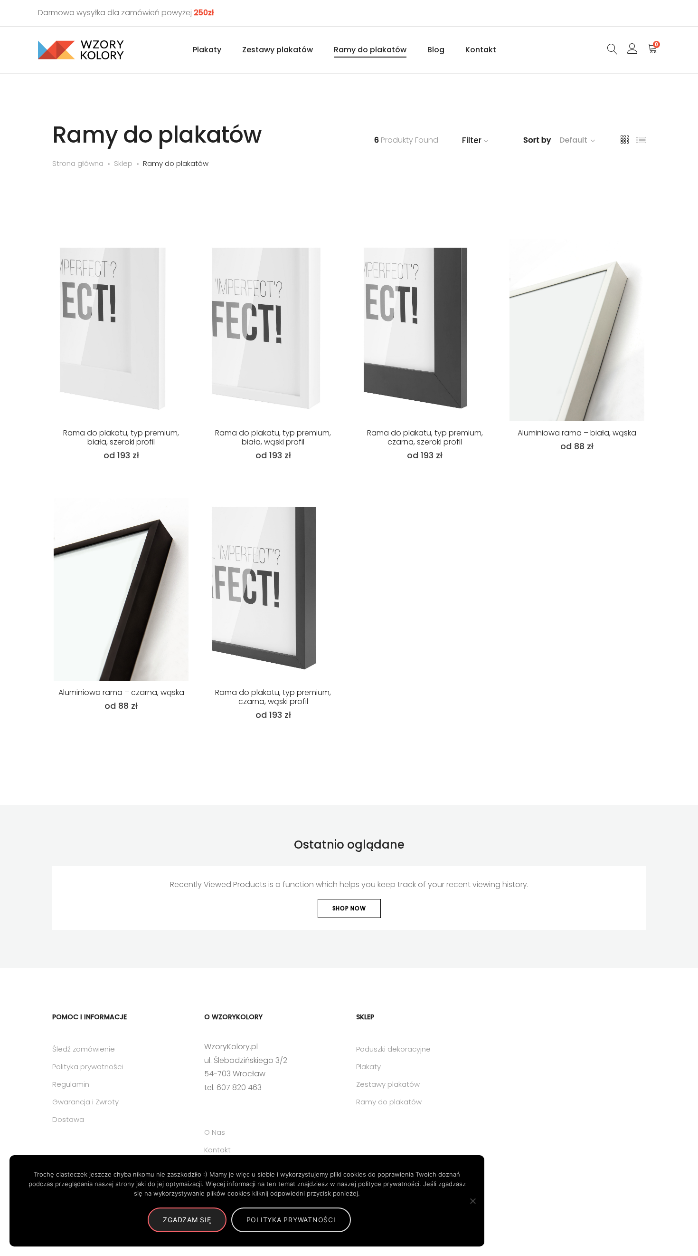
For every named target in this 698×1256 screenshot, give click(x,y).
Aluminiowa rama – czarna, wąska (121, 692)
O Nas (214, 1132)
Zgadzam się (187, 1220)
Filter (471, 140)
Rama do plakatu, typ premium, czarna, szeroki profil (425, 437)
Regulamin (70, 1084)
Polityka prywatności (87, 1067)
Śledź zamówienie (83, 1049)
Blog (435, 49)
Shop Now (349, 908)
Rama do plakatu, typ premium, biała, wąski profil (273, 437)
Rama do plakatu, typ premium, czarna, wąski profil (273, 697)
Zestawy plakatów (277, 49)
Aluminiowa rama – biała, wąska (577, 432)
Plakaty (207, 49)
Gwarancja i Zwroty (85, 1102)
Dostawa (68, 1119)
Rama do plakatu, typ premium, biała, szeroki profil (121, 437)
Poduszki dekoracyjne (393, 1049)
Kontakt (480, 49)
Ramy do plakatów (370, 49)
